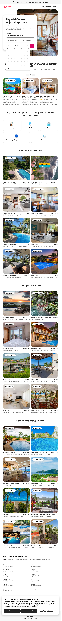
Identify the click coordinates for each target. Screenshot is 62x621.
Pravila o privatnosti (28, 618)
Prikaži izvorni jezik (43, 2)
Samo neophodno (29, 611)
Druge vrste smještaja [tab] (22, 559)
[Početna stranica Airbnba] (7, 6)
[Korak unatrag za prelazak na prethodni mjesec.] (8, 45)
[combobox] (20, 35)
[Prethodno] (27, 75)
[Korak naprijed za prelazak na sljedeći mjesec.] (27, 45)
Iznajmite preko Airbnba (49, 7)
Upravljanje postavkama (46, 611)
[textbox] (13, 41)
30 (27, 65)
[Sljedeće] (33, 75)
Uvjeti (36, 618)
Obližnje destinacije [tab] (8, 559)
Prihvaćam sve (12, 611)
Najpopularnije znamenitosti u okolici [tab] (40, 559)
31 (8, 68)
